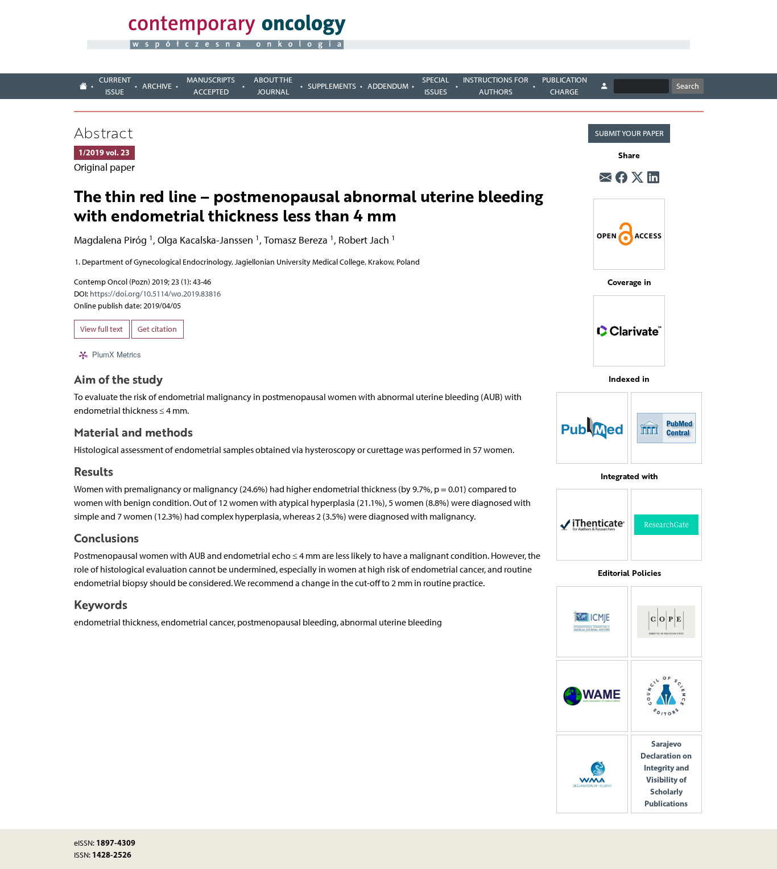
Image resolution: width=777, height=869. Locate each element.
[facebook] (621, 177)
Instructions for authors (495, 86)
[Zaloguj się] (604, 86)
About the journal (273, 86)
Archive (157, 86)
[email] (605, 177)
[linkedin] (653, 177)
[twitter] (637, 177)
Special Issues (435, 86)
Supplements (332, 86)
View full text (101, 329)
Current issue (115, 86)
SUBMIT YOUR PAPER (629, 133)
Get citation (157, 329)
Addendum (387, 86)
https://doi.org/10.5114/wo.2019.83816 (155, 294)
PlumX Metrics (116, 354)
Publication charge (564, 86)
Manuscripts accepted (211, 86)
